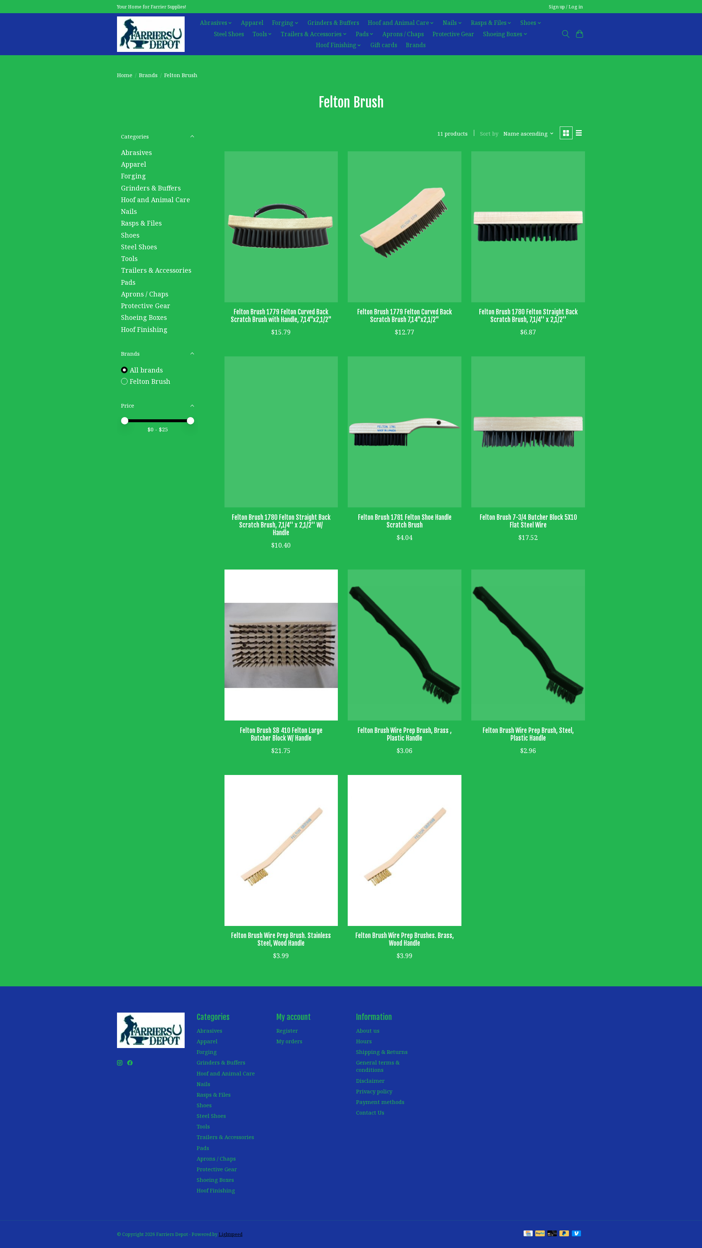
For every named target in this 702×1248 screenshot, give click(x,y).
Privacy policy (374, 1091)
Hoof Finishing (144, 329)
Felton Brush (150, 381)
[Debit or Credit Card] (552, 1234)
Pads (128, 282)
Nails (129, 211)
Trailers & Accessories (156, 270)
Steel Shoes (229, 34)
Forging (133, 175)
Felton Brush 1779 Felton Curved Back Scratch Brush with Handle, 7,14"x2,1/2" (281, 316)
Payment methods (380, 1101)
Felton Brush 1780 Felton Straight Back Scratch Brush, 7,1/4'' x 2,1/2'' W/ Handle (281, 525)
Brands (416, 45)
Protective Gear (453, 34)
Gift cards (383, 45)
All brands (146, 370)
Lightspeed (230, 1234)
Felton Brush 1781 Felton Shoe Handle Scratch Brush (405, 521)
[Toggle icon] (565, 34)
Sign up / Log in (566, 7)
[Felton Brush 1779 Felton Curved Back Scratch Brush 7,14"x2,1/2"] (404, 226)
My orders (289, 1041)
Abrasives (136, 152)
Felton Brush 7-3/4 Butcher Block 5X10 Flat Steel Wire (528, 521)
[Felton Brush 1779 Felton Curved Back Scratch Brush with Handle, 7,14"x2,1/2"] (281, 226)
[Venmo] (576, 1234)
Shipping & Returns (382, 1051)
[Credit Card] (528, 1234)
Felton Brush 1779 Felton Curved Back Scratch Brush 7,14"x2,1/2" (404, 316)
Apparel (252, 23)
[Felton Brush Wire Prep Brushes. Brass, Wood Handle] (404, 850)
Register (287, 1030)
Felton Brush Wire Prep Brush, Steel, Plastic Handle (528, 734)
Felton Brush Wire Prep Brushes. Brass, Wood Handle (404, 939)
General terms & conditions (378, 1066)
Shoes (130, 235)
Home (124, 75)
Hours (364, 1041)
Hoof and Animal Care (155, 199)
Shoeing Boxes (144, 317)
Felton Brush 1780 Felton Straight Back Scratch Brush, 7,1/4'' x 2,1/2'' (528, 316)
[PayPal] (540, 1234)
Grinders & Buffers (333, 23)
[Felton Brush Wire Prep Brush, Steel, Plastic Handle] (528, 645)
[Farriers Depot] (151, 34)
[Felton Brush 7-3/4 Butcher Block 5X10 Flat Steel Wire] (528, 431)
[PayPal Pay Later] (564, 1234)
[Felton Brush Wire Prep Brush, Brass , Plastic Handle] (404, 645)
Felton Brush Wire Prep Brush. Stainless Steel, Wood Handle (281, 939)
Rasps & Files (141, 223)
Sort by (489, 133)
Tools (129, 258)
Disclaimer (370, 1080)
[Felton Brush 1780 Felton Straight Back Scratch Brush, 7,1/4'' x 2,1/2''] (528, 226)
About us (368, 1030)
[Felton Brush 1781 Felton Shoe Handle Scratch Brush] (404, 431)
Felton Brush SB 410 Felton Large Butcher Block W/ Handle (281, 734)
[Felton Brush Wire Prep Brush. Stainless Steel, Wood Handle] (281, 850)
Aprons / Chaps (403, 34)
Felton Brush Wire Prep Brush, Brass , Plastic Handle (405, 734)
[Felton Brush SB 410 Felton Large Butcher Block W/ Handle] (281, 645)
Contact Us (370, 1112)
